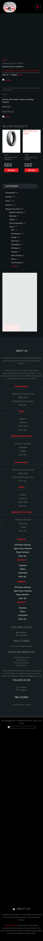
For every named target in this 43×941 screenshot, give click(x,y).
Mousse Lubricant (16, 212)
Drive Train (23, 426)
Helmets (8, 197)
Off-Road (14, 248)
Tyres (11, 227)
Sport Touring (16, 255)
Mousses (12, 216)
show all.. (23, 556)
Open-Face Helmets (23, 548)
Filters (22, 569)
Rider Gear (23, 397)
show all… (23, 405)
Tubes (11, 219)
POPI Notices (21, 665)
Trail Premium (16, 263)
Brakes (23, 419)
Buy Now (11, 170)
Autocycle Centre (11, 370)
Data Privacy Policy (21, 663)
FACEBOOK (22, 632)
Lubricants (22, 573)
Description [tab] (7, 90)
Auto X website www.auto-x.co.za (25, 673)
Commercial (15, 234)
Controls (23, 422)
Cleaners (23, 565)
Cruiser (14, 237)
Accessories (10, 193)
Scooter (14, 252)
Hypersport (15, 244)
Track (13, 259)
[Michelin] (6, 80)
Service (8, 205)
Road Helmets (22, 552)
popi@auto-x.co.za (34, 676)
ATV (12, 230)
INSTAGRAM (22, 635)
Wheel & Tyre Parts (12, 209)
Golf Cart (14, 241)
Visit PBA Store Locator (22, 705)
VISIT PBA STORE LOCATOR (21, 646)
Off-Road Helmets (23, 545)
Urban (13, 266)
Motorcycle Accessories (23, 394)
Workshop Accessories (23, 401)
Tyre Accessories (16, 223)
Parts (7, 201)
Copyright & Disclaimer (21, 657)
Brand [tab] (4, 94)
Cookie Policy (21, 660)
